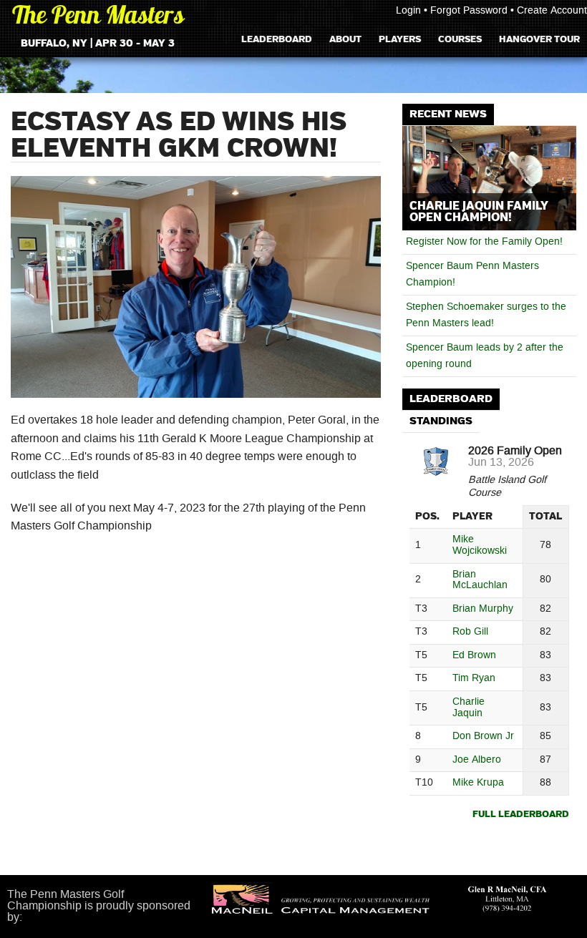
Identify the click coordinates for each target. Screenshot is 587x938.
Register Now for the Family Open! (484, 242)
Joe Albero (476, 760)
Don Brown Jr (483, 736)
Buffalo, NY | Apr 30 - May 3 (98, 43)
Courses (460, 39)
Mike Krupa (478, 783)
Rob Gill (470, 632)
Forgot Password (469, 11)
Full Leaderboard (520, 814)
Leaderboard (276, 39)
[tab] (451, 400)
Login (408, 11)
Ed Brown (474, 655)
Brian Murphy (482, 609)
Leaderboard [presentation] (451, 399)
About (345, 39)
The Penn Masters (98, 17)
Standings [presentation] (440, 421)
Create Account (552, 11)
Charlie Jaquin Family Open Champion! (478, 212)
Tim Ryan (473, 678)
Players (400, 39)
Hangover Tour (539, 39)
